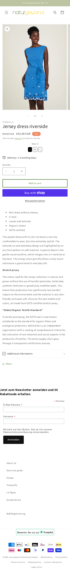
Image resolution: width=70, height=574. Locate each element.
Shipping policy (34, 562)
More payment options (35, 200)
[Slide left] (27, 116)
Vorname (9, 416)
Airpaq (10, 477)
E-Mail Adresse (12, 404)
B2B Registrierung (16, 513)
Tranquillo (12, 485)
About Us (11, 463)
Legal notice (36, 567)
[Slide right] (42, 116)
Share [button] (9, 363)
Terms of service (18, 562)
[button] (6, 12)
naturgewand (15, 557)
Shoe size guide (15, 470)
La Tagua (11, 492)
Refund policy (46, 557)
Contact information (53, 562)
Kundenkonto (14, 499)
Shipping (18, 138)
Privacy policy (62, 557)
